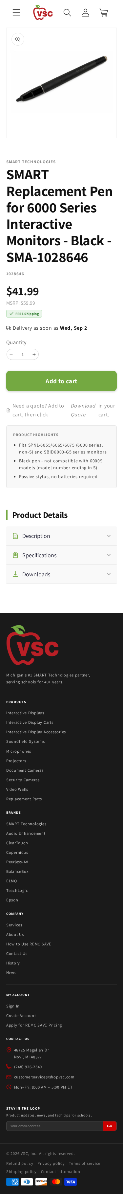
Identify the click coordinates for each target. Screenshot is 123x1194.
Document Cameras (25, 770)
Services (14, 925)
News (11, 972)
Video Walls (17, 789)
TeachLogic (17, 890)
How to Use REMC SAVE (28, 944)
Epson (12, 900)
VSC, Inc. (29, 1153)
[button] (17, 13)
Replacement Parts (24, 799)
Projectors (16, 760)
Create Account (21, 1015)
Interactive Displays (25, 713)
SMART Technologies (26, 824)
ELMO (11, 881)
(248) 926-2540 (28, 1067)
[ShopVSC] (32, 646)
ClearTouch (17, 843)
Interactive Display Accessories (36, 732)
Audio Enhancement (26, 833)
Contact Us (17, 953)
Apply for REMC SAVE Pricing (34, 1025)
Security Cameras (23, 780)
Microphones (18, 751)
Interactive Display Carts (29, 722)
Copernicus (17, 852)
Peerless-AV (17, 862)
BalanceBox (17, 871)
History (13, 963)
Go (110, 1126)
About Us (15, 934)
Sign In (13, 1006)
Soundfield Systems (25, 741)
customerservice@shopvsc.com (44, 1077)
